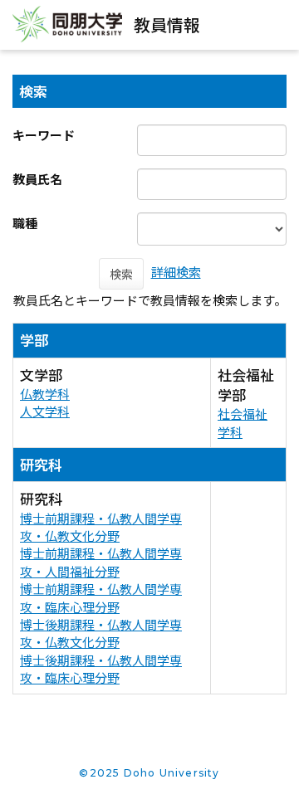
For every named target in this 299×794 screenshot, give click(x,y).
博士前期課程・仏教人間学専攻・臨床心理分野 (101, 597)
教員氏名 (37, 179)
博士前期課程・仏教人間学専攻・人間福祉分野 (101, 561)
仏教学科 (45, 393)
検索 (121, 273)
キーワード (43, 135)
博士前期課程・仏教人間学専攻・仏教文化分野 (101, 526)
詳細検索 (176, 271)
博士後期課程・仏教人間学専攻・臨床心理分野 (101, 668)
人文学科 (45, 411)
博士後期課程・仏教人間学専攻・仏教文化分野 (101, 633)
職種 (24, 222)
